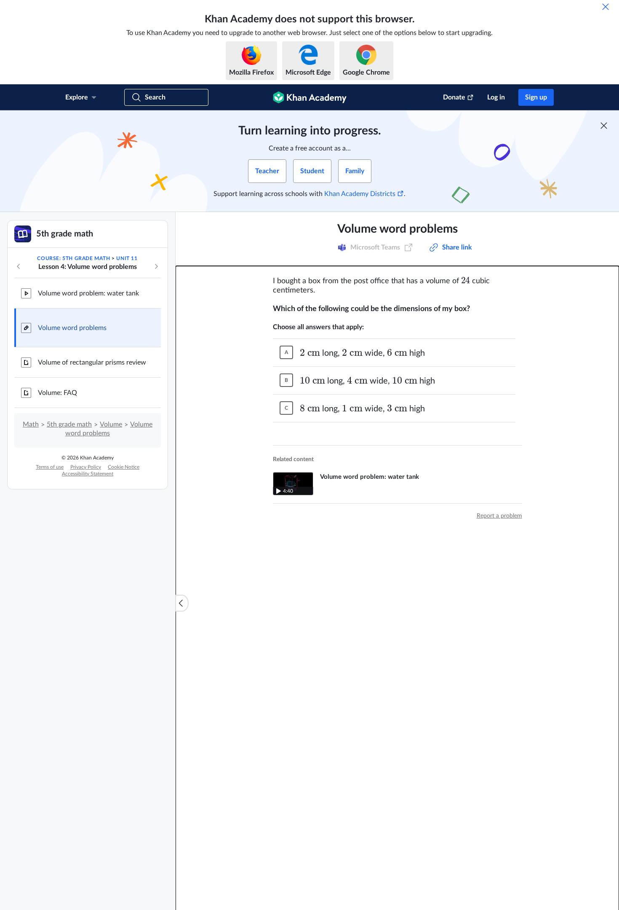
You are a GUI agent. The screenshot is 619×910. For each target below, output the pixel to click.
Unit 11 (126, 258)
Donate (454, 97)
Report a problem (499, 516)
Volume (111, 424)
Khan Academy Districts (359, 194)
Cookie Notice (123, 467)
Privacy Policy (85, 467)
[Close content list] (182, 603)
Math (31, 424)
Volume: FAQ (57, 392)
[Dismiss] (605, 6)
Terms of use (50, 467)
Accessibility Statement (87, 473)
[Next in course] (156, 266)
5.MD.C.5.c (376, 247)
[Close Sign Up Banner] (603, 125)
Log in (496, 97)
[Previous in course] (18, 266)
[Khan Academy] (310, 97)
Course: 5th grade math (73, 258)
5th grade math (69, 424)
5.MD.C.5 (304, 247)
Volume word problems (72, 328)
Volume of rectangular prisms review (92, 362)
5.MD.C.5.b (339, 247)
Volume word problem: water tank (88, 293)
